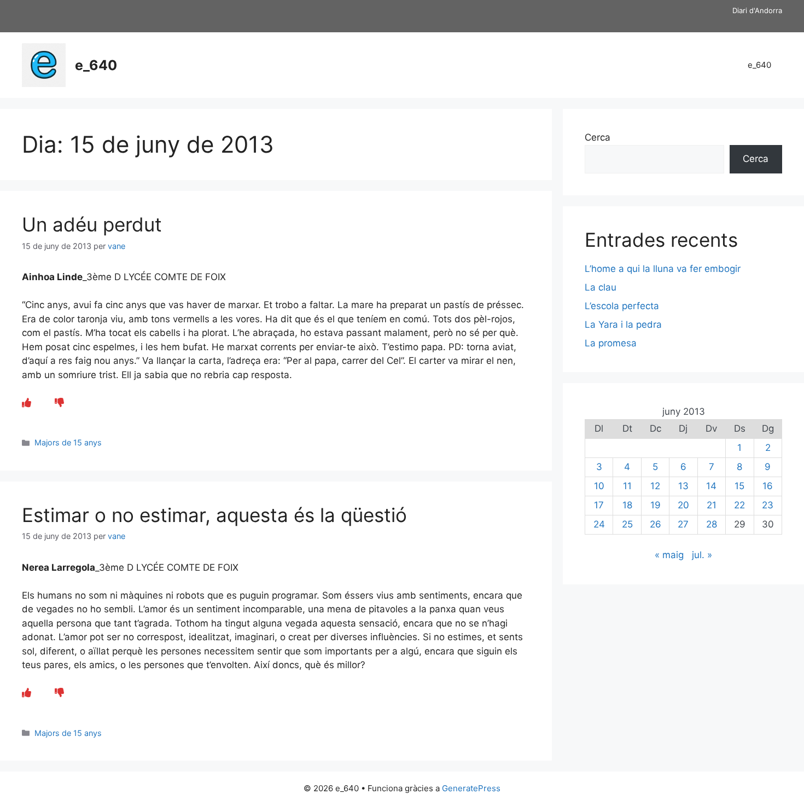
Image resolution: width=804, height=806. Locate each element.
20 (683, 505)
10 (599, 485)
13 (683, 485)
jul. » (702, 554)
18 (627, 505)
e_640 (96, 65)
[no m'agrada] (59, 402)
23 (767, 505)
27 (683, 524)
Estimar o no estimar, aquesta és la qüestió (214, 514)
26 (655, 524)
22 (739, 505)
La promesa (611, 343)
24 (599, 524)
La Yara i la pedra (623, 324)
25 (627, 524)
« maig (669, 554)
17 (599, 505)
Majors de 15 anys (68, 442)
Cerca (597, 137)
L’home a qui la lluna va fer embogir (663, 268)
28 (711, 524)
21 (711, 505)
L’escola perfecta (622, 305)
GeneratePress (471, 788)
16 (767, 485)
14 (711, 485)
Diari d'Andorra (757, 10)
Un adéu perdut (92, 224)
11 (627, 485)
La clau (600, 287)
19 (655, 505)
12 (655, 485)
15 (739, 485)
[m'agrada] (26, 402)
